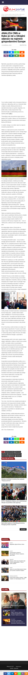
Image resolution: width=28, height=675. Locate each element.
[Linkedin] (11, 55)
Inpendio (16, 668)
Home (2, 14)
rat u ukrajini (5, 456)
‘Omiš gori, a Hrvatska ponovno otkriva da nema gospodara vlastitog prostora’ (18, 622)
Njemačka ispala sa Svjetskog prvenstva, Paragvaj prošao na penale (13, 523)
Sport (11, 567)
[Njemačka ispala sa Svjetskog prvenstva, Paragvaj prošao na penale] (14, 513)
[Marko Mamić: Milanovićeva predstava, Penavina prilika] (14, 601)
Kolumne (13, 610)
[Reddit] (21, 52)
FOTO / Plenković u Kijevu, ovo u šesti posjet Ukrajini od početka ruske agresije (14, 501)
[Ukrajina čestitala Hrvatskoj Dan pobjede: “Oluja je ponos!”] (14, 470)
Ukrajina (18, 456)
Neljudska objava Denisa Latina (17, 544)
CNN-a (10, 113)
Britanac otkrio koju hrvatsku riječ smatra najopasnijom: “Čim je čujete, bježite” (17, 562)
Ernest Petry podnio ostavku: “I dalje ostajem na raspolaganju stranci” (18, 578)
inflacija (18, 451)
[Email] (16, 55)
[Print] (21, 55)
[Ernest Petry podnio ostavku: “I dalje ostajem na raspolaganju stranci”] (5, 578)
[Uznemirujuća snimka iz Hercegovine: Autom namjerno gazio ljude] (5, 553)
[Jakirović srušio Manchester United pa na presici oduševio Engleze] (5, 570)
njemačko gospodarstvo (15, 453)
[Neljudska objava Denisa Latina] (5, 545)
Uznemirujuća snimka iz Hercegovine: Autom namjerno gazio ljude (17, 554)
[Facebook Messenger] (11, 52)
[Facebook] (6, 52)
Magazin (11, 559)
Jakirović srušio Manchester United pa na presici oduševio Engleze (18, 570)
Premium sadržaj (8, 14)
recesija (13, 456)
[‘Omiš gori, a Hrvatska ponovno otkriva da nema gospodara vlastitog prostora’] (6, 621)
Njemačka (4, 453)
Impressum (18, 666)
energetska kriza (10, 451)
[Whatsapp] (16, 52)
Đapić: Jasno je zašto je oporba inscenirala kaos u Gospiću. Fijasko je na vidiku (17, 614)
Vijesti (11, 542)
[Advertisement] (14, 88)
